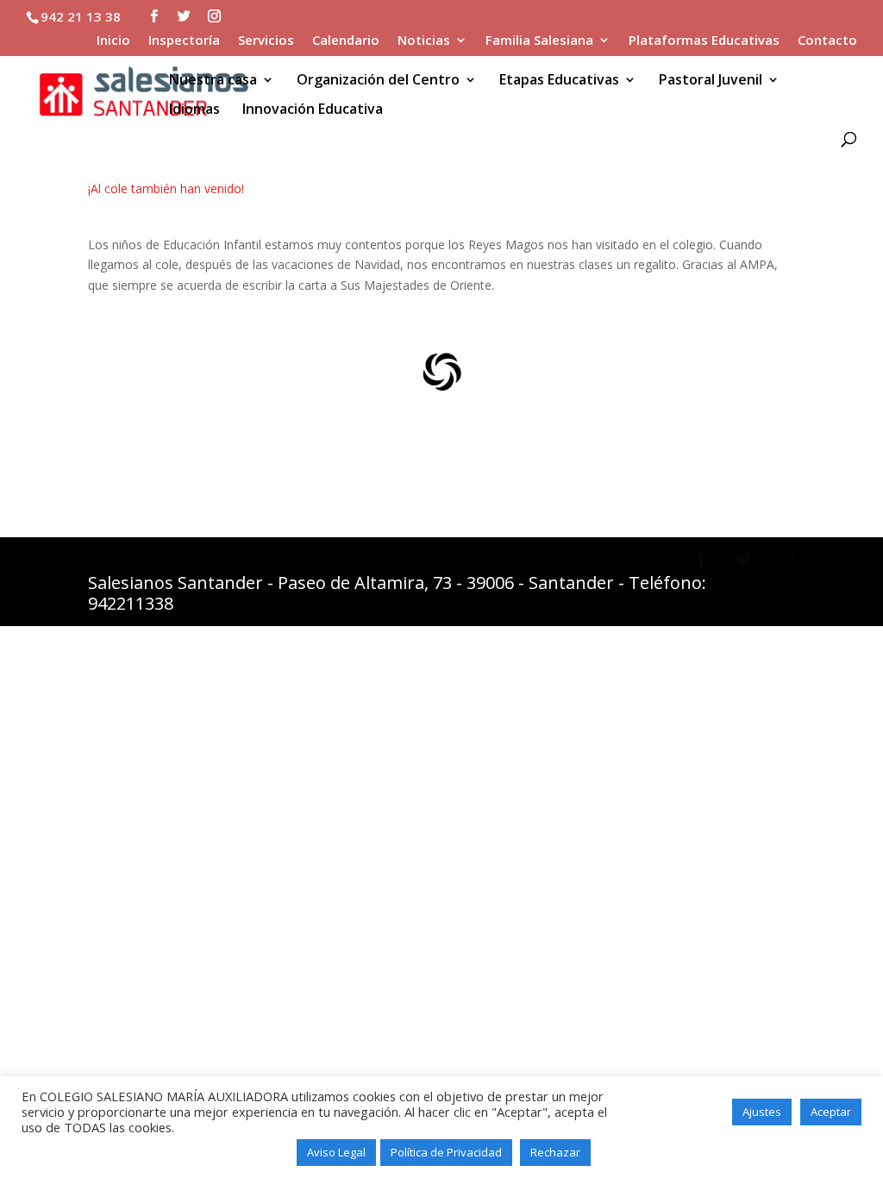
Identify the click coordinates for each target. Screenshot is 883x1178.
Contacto (827, 41)
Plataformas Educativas (704, 41)
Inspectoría (184, 41)
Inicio (113, 41)
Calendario (345, 41)
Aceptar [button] (831, 1111)
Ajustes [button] (761, 1111)
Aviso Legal (336, 1152)
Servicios (266, 41)
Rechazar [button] (555, 1152)
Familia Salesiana (539, 41)
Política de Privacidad (446, 1152)
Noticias (424, 41)
